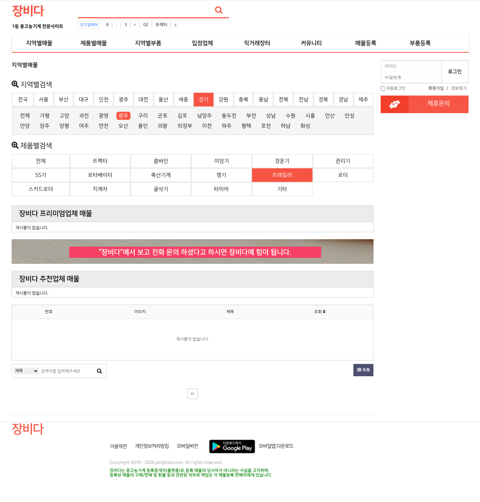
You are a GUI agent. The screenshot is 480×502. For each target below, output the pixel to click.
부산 (64, 100)
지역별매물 (39, 43)
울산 (163, 100)
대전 (143, 100)
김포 (182, 116)
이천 (207, 126)
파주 (227, 126)
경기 (203, 100)
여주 (84, 126)
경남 (343, 100)
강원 (223, 100)
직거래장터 (257, 43)
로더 (343, 175)
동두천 (229, 116)
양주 (45, 126)
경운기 (282, 161)
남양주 (204, 116)
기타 (282, 189)
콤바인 (161, 161)
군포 (163, 116)
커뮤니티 (311, 43)
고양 (64, 116)
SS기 (40, 175)
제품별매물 (93, 43)
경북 (323, 100)
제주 (363, 100)
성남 (271, 116)
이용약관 (118, 446)
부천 (251, 116)
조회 (318, 311)
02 (145, 24)
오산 (123, 126)
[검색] (219, 10)
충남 (263, 100)
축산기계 (161, 175)
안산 (330, 116)
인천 (104, 100)
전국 (23, 100)
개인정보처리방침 (152, 446)
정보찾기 (459, 88)
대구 (84, 100)
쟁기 (221, 175)
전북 (283, 100)
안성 (350, 116)
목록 (365, 370)
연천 (104, 126)
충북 (243, 100)
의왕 (163, 126)
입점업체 (202, 43)
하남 (286, 126)
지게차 (100, 189)
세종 (183, 100)
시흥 (310, 116)
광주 (124, 100)
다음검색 (192, 394)
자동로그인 (396, 88)
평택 (246, 126)
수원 (291, 116)
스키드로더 (40, 189)
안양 (25, 126)
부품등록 (420, 43)
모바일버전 (187, 446)
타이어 (221, 189)
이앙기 (221, 161)
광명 (104, 116)
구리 (143, 116)
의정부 (184, 126)
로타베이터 (100, 175)
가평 (45, 116)
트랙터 (161, 24)
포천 (266, 126)
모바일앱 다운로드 (276, 446)
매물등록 (365, 43)
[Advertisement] (424, 197)
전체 (25, 116)
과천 (84, 116)
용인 (143, 126)
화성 (305, 126)
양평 (64, 126)
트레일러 (282, 175)
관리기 (343, 161)
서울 (43, 100)
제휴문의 (438, 103)
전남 (304, 100)
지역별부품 (148, 43)
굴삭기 (161, 189)
